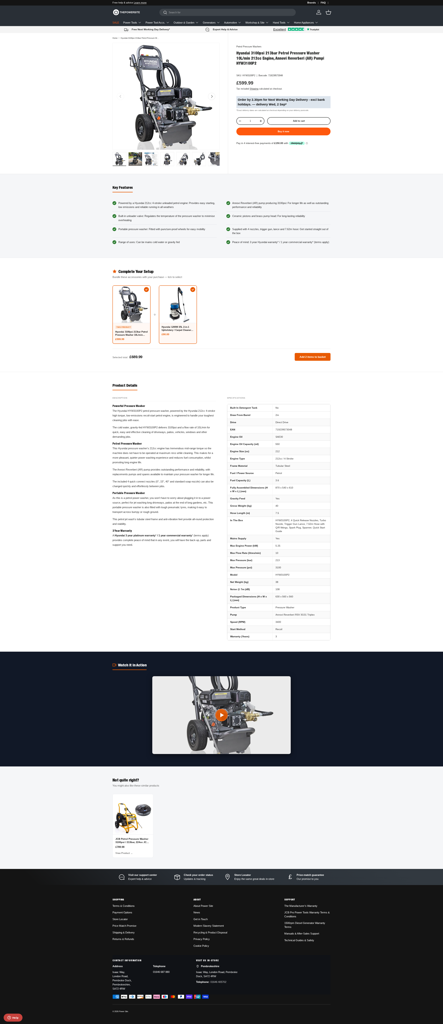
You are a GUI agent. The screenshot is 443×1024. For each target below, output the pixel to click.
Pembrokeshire (210, 966)
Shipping (254, 88)
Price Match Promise (124, 925)
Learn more (140, 2)
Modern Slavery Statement (208, 925)
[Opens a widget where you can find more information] (12, 1018)
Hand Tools (279, 22)
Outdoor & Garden (184, 22)
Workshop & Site (254, 22)
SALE (115, 22)
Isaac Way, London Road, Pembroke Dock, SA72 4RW (216, 974)
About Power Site (203, 905)
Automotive (230, 22)
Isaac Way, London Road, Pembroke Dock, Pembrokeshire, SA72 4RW (122, 980)
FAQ (323, 2)
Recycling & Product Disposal (210, 932)
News (196, 912)
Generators (209, 22)
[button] (328, 12)
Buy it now (283, 131)
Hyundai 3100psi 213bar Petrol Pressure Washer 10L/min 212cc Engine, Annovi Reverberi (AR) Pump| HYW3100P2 (140, 38)
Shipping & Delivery (123, 932)
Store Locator (120, 919)
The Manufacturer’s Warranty (300, 905)
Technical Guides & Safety (299, 940)
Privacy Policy (201, 939)
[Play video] (221, 715)
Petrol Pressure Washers (248, 46)
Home (114, 38)
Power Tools (130, 22)
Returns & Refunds (123, 939)
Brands (311, 2)
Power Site (123, 1011)
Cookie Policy (201, 945)
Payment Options (122, 912)
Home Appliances (304, 22)
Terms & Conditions (123, 905)
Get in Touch (200, 919)
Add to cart (299, 121)
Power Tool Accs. (155, 22)
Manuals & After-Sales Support (301, 933)
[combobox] (227, 12)
